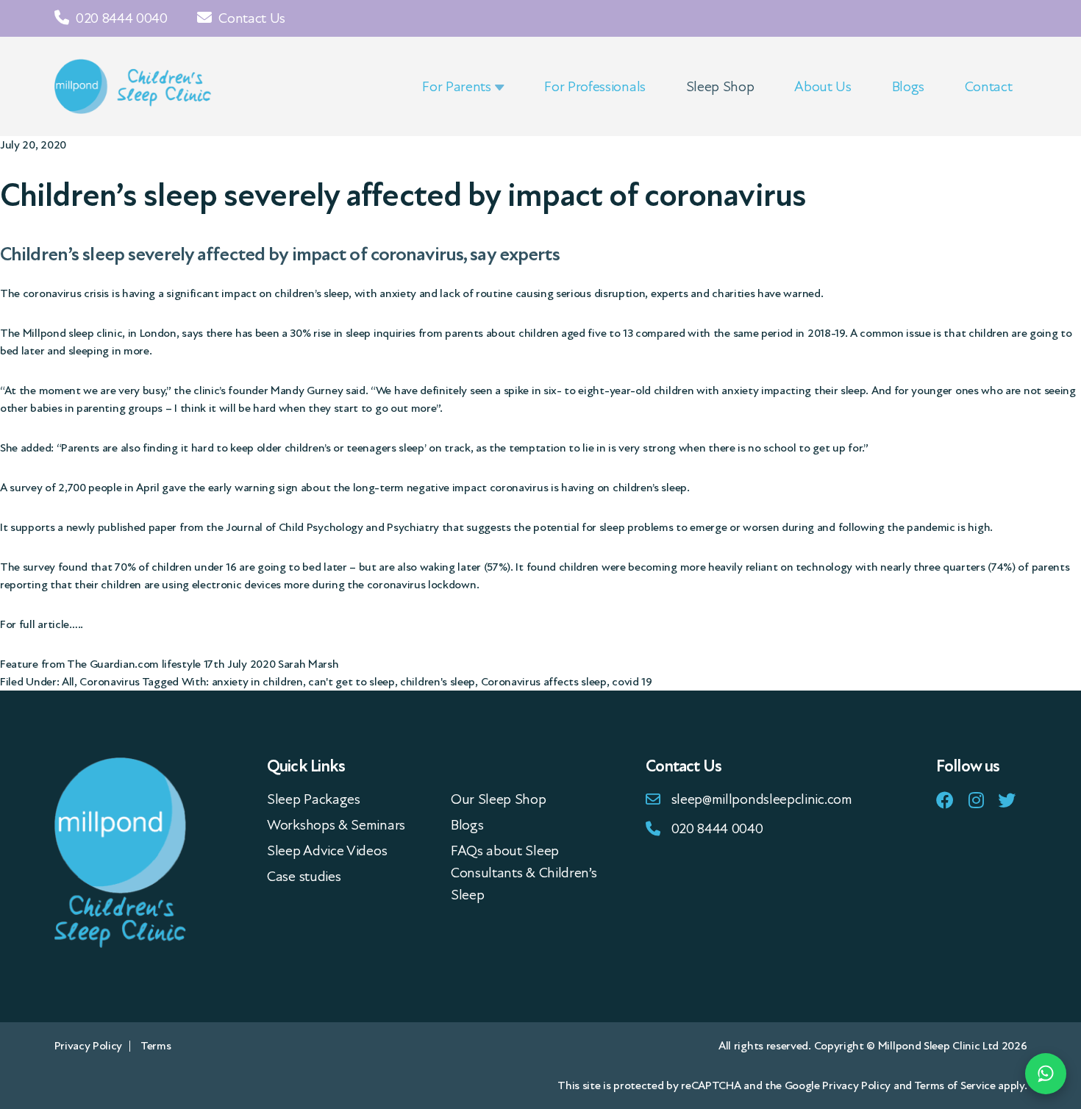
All (68, 681)
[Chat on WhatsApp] (1045, 1073)
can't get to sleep (351, 681)
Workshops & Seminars (336, 825)
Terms (155, 1045)
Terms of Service (955, 1085)
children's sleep (437, 681)
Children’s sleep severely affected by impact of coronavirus (403, 195)
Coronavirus (109, 681)
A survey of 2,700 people (61, 487)
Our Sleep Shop (498, 799)
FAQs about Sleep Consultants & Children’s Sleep (524, 873)
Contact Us (250, 18)
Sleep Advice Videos (327, 851)
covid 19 (632, 681)
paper (162, 527)
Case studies (303, 876)
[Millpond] (133, 86)
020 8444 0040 (120, 18)
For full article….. (41, 624)
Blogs (467, 825)
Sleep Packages (313, 799)
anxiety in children (257, 681)
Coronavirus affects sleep (544, 681)
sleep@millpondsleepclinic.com (761, 799)
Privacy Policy (88, 1045)
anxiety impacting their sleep (793, 390)
